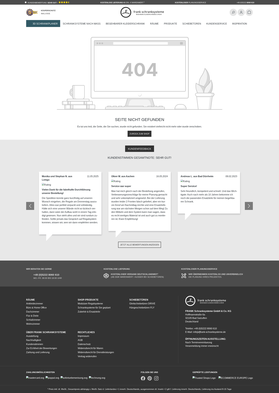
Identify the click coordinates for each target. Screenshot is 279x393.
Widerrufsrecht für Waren (90, 348)
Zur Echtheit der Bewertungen (41, 348)
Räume (30, 300)
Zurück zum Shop (139, 134)
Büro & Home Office (36, 307)
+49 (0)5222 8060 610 (46, 274)
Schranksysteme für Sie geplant (94, 307)
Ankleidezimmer (34, 303)
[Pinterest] (149, 378)
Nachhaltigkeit (33, 340)
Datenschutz (84, 344)
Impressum (83, 336)
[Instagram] (156, 378)
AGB (80, 340)
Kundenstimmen (34, 344)
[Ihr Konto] (241, 12)
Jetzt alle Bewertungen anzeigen (139, 245)
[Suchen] (233, 12)
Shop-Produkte (88, 300)
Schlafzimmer (33, 320)
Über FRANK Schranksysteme (46, 332)
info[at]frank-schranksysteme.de (209, 332)
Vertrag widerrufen (87, 356)
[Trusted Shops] (206, 378)
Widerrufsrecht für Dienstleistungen (96, 352)
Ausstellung (32, 336)
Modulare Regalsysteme (90, 303)
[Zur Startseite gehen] (142, 12)
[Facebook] (143, 378)
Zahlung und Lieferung (38, 352)
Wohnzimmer (33, 324)
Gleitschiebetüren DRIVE (142, 303)
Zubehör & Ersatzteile (89, 311)
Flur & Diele (32, 316)
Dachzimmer (32, 311)
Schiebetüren (138, 300)
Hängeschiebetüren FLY (141, 307)
